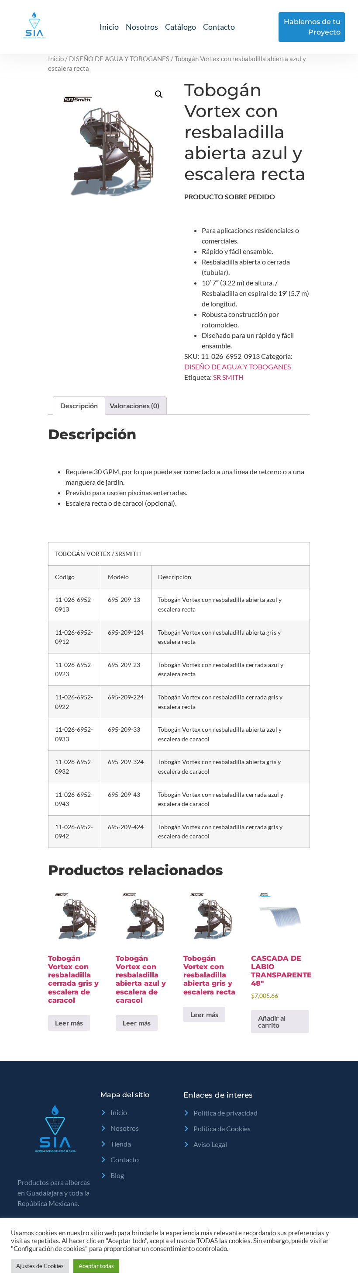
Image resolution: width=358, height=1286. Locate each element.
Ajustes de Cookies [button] (40, 1265)
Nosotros (142, 26)
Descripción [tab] (79, 405)
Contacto (219, 26)
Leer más (69, 1022)
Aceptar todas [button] (96, 1265)
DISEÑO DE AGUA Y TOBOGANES (119, 59)
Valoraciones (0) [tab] (134, 405)
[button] (159, 94)
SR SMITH (228, 377)
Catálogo (180, 26)
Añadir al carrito (272, 1021)
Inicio (109, 26)
